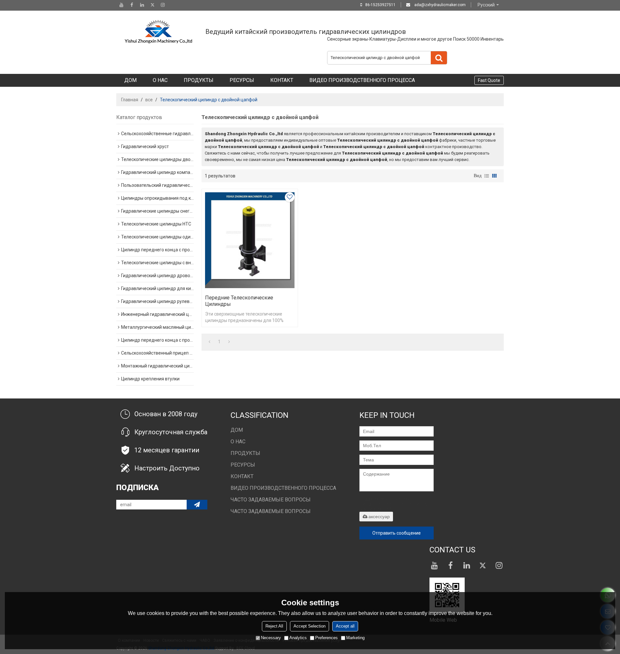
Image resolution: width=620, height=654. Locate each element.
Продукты (198, 80)
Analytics (298, 637)
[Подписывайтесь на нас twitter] (152, 5)
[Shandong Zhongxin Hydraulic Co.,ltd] (158, 31)
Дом (130, 80)
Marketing (355, 637)
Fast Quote (489, 80)
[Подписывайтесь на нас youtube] (121, 5)
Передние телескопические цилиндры (239, 301)
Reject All (274, 626)
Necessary (271, 637)
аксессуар (379, 516)
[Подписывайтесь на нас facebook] (132, 5)
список (487, 176)
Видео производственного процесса (362, 80)
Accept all (345, 626)
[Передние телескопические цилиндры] (249, 240)
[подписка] (197, 504)
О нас (160, 80)
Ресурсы (242, 80)
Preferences (326, 637)
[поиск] (439, 57)
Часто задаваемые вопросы (271, 500)
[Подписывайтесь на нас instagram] (163, 5)
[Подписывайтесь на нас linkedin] (142, 5)
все (149, 99)
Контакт (281, 80)
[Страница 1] (209, 342)
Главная (129, 99)
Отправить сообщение (396, 533)
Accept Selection (310, 626)
